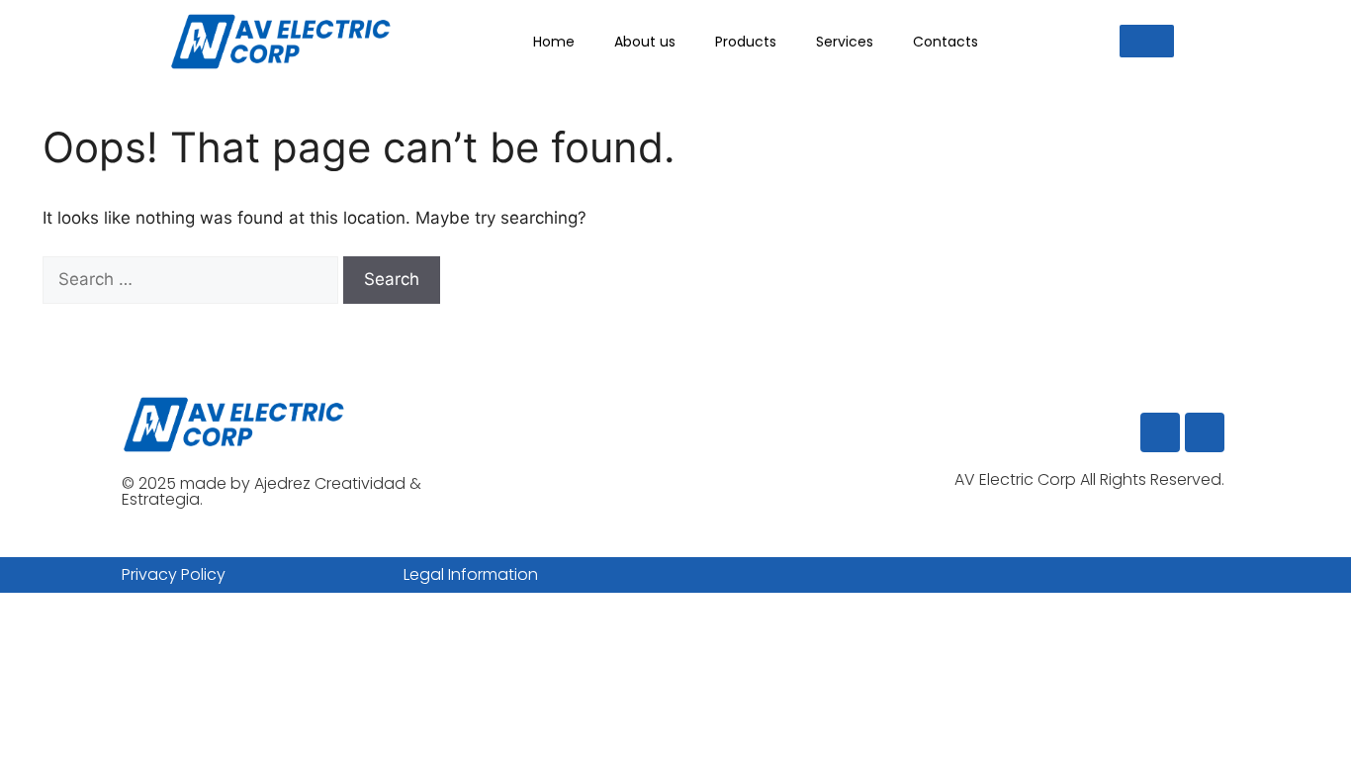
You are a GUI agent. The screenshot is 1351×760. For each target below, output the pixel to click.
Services (844, 41)
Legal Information (471, 574)
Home (554, 41)
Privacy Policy (173, 574)
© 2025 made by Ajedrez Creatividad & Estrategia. (271, 491)
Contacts (945, 41)
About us (645, 41)
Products (745, 41)
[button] (1147, 41)
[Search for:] (193, 279)
